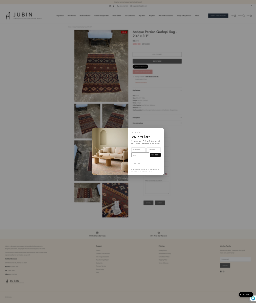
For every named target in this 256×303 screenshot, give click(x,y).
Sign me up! (155, 155)
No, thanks (137, 163)
